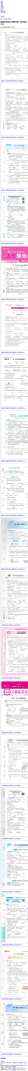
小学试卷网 (13, 1069)
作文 (2, 9)
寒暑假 (2, 6)
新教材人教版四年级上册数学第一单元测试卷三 (12, 137)
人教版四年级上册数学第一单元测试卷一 (11, 625)
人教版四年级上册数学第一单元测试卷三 (11, 678)
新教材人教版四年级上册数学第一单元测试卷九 (12, 299)
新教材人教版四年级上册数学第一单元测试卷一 (12, 80)
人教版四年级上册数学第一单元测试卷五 (11, 732)
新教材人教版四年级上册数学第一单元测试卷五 (12, 190)
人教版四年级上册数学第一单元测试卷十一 (11, 891)
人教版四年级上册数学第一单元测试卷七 (11, 785)
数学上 (10, 18)
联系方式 (9, 1062)
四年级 (5, 18)
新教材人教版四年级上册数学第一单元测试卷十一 (13, 352)
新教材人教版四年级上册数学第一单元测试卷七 (12, 243)
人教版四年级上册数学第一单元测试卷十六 (11, 1054)
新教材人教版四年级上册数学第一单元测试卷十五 (13, 460)
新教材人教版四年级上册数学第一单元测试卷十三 (13, 408)
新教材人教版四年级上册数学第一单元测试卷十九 (13, 569)
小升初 (2, 8)
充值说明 (15, 1062)
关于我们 (3, 1062)
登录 (2, 11)
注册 (4, 11)
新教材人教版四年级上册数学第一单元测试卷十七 (13, 515)
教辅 (2, 4)
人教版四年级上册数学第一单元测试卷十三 (11, 944)
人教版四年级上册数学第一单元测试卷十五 (11, 998)
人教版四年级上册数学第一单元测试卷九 (11, 838)
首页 (2, 1)
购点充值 (3, 12)
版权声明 (20, 1062)
